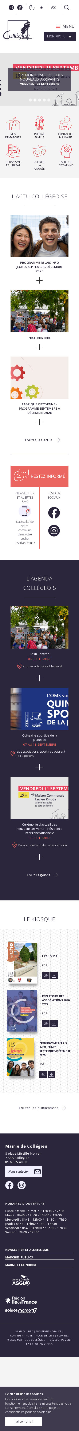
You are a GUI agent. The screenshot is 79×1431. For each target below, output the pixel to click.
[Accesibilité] (41, 7)
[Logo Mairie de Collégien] (17, 30)
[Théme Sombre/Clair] (31, 7)
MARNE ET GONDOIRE (21, 1265)
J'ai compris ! (24, 1421)
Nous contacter (18, 1171)
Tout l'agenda (38, 875)
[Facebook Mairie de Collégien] (20, 7)
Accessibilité (45, 1335)
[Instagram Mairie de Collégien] (11, 7)
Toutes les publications (39, 1108)
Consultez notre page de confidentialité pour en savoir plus (32, 1410)
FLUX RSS (63, 1335)
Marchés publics (19, 1257)
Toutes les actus (38, 440)
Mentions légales (48, 1331)
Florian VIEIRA (42, 1344)
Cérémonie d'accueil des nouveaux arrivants (39, 79)
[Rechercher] (65, 7)
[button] (64, 26)
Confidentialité (21, 1335)
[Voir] (46, 975)
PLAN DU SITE (24, 1331)
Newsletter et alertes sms (27, 1250)
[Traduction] (52, 7)
